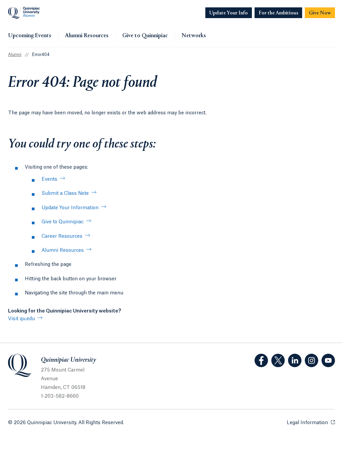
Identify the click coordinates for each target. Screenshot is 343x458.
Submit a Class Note (65, 193)
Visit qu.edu (21, 319)
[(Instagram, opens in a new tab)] (311, 360)
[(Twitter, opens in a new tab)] (278, 360)
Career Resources (62, 236)
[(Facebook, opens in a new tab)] (261, 360)
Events (49, 179)
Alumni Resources (87, 36)
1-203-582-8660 (60, 396)
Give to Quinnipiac (145, 36)
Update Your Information (70, 208)
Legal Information (311, 422)
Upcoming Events (29, 36)
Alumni (14, 55)
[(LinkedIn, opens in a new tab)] (294, 360)
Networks (194, 36)
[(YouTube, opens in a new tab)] (328, 360)
